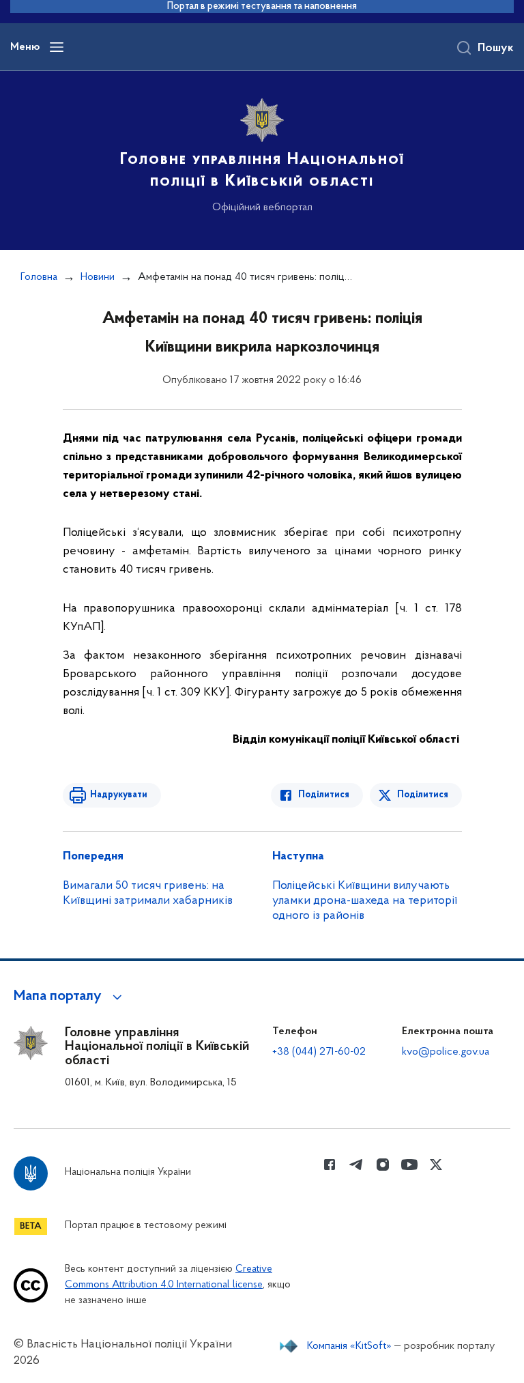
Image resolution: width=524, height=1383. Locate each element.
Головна (38, 277)
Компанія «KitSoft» (349, 1346)
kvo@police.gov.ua (445, 1051)
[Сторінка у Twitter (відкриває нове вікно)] (436, 1164)
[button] (70, 996)
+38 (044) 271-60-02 (319, 1051)
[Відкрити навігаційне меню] (56, 47)
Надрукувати (118, 795)
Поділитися (323, 795)
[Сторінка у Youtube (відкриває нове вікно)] (409, 1164)
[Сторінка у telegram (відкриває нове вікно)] (356, 1164)
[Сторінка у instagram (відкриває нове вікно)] (383, 1164)
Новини (98, 277)
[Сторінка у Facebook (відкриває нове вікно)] (329, 1164)
